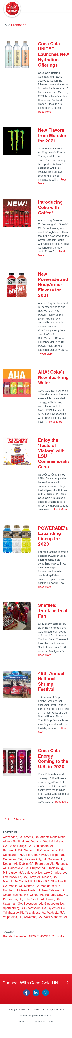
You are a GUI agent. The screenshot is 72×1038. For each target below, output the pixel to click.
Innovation (21, 936)
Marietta (8, 881)
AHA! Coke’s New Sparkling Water (53, 377)
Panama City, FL (56, 894)
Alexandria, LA (12, 837)
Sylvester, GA (57, 908)
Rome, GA (53, 899)
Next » (20, 819)
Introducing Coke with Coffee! (50, 207)
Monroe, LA (31, 886)
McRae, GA (41, 881)
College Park (56, 854)
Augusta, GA (38, 841)
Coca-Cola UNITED (12, 8)
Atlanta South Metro (16, 841)
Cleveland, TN (12, 854)
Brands (7, 936)
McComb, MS (24, 881)
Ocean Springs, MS (15, 894)
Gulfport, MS (38, 868)
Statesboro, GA (36, 908)
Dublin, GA (26, 863)
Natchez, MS (11, 890)
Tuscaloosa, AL (35, 912)
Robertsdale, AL (34, 899)
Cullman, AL (56, 859)
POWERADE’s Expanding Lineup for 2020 (53, 536)
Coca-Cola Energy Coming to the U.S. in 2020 (53, 758)
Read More (44, 111)
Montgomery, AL (51, 886)
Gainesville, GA (18, 868)
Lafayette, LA (33, 872)
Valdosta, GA (55, 912)
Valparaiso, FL (12, 917)
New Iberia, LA (31, 890)
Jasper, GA (16, 872)
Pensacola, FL (12, 899)
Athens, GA (31, 837)
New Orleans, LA (53, 890)
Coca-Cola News (34, 854)
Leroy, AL (34, 877)
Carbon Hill (31, 850)
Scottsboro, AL (33, 903)
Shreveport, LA (54, 903)
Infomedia (47, 1015)
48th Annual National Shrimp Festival (51, 681)
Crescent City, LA (35, 859)
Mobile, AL (16, 886)
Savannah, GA (12, 903)
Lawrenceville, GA (15, 877)
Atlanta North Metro (53, 837)
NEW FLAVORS (39, 936)
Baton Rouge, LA (20, 846)
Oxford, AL (37, 894)
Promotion (58, 936)
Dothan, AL (10, 863)
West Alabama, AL (55, 917)
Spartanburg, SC (14, 908)
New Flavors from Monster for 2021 (52, 135)
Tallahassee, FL (13, 912)
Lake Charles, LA (54, 872)
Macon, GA (49, 877)
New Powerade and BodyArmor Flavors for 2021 (53, 284)
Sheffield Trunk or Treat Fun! (52, 610)
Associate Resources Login (36, 1021)
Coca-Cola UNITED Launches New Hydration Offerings (53, 54)
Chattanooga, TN (51, 850)
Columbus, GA (12, 859)
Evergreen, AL (44, 863)
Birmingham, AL (43, 846)
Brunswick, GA (12, 850)
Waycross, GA (32, 917)
